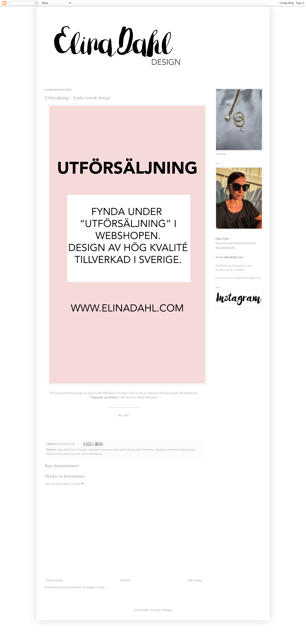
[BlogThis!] (89, 444)
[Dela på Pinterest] (101, 444)
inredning (172, 449)
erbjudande (94, 449)
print (66, 453)
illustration (148, 449)
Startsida (125, 580)
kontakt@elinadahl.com (247, 278)
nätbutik (50, 453)
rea (71, 453)
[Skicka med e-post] (85, 444)
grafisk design (126, 449)
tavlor (84, 453)
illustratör (160, 449)
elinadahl (82, 449)
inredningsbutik (186, 449)
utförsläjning (95, 453)
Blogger (167, 610)
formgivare (106, 449)
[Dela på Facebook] (97, 444)
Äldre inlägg (194, 580)
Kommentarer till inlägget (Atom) (85, 587)
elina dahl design (66, 449)
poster (59, 453)
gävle (138, 449)
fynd (116, 449)
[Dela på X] (93, 444)
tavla (77, 453)
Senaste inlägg (54, 580)
